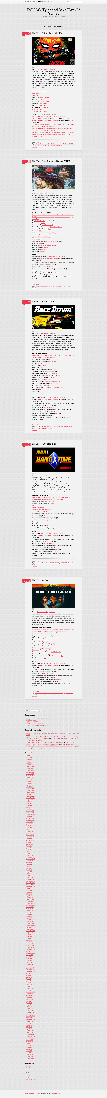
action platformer (39, 144)
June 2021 (29, 870)
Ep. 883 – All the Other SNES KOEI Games (37, 718)
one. (40, 389)
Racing (61, 426)
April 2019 (29, 918)
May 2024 (29, 805)
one (46, 528)
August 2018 (29, 933)
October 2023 (30, 818)
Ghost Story (35, 95)
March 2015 (29, 1008)
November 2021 (30, 861)
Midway (43, 563)
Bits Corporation (39, 693)
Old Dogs (43, 646)
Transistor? (44, 365)
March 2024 (29, 809)
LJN (63, 144)
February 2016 (30, 988)
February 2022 (30, 855)
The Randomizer (55, 145)
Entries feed (29, 1077)
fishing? (41, 231)
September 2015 (30, 997)
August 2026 (29, 755)
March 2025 (29, 787)
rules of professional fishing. (42, 237)
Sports (62, 286)
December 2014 (30, 1014)
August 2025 (29, 777)
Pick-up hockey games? (38, 507)
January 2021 (30, 879)
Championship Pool (49, 518)
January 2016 (30, 990)
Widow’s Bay (35, 93)
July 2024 (29, 801)
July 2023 (29, 824)
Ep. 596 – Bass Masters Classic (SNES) (51, 161)
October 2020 (30, 885)
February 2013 (30, 1054)
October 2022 (30, 840)
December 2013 (30, 1036)
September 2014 (30, 1019)
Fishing (39, 286)
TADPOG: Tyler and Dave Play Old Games (53, 11)
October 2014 (30, 1018)
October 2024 (30, 796)
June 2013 (29, 1047)
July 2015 (28, 1001)
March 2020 (29, 897)
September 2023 (30, 820)
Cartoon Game (47, 144)
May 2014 (29, 1027)
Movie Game (60, 693)
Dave (38, 142)
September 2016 (30, 975)
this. (59, 375)
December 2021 (30, 859)
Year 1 (28, 1068)
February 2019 (30, 921)
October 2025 (30, 774)
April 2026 (29, 763)
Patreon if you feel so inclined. (65, 132)
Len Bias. (43, 223)
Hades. (44, 363)
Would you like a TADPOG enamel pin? (38, 2)
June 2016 (29, 981)
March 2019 (29, 920)
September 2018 (30, 931)
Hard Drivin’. (53, 361)
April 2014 (29, 1029)
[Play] (33, 67)
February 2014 (30, 1032)
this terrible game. (57, 387)
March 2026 (29, 764)
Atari (36, 426)
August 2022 (29, 844)
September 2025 (30, 776)
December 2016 (30, 969)
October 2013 (29, 1040)
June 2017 (29, 958)
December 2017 (30, 947)
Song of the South (52, 241)
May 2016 (29, 982)
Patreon (57, 273)
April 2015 (29, 1006)
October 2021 (30, 862)
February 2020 (30, 899)
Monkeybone (35, 650)
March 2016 (29, 986)
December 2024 (30, 792)
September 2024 (30, 798)
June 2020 (29, 892)
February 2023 (30, 833)
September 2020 (30, 886)
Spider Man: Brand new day (39, 111)
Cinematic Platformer (48, 693)
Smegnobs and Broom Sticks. (48, 245)
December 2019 (30, 903)
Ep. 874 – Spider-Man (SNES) (47, 33)
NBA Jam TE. (53, 503)
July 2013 (28, 1045)
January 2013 (30, 1056)
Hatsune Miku (45, 101)
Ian (61, 144)
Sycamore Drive (51, 114)
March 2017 (29, 964)
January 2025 (30, 790)
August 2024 (29, 800)
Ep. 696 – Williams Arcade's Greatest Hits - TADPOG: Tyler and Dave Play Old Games (49, 746)
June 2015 (29, 1003)
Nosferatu (46, 107)
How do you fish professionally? (41, 235)
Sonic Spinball (49, 371)
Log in (28, 1075)
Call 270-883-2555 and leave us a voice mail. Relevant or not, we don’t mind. (53, 124)
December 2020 (30, 881)
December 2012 (30, 1058)
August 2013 (29, 1043)
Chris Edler (43, 426)
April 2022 (29, 851)
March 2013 (29, 1053)
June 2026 (29, 759)
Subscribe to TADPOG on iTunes (56, 116)
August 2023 (29, 822)
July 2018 (28, 934)
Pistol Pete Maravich (47, 225)
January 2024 (30, 813)
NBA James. (51, 501)
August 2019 (29, 910)
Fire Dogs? (51, 636)
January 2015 (30, 1012)
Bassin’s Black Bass (40, 221)
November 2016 (30, 971)
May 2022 (29, 849)
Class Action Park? (46, 379)
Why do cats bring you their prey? (41, 509)
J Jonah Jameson (43, 103)
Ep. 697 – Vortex (70, 742)
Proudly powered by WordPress (32, 1093)
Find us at (35, 120)
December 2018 (30, 925)
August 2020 (29, 888)
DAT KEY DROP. (36, 505)
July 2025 (29, 779)
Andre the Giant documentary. (51, 381)
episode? (46, 247)
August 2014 (29, 1021)
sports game (40, 243)
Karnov (43, 359)
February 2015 (30, 1010)
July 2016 (28, 979)
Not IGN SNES (68, 144)
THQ (66, 286)
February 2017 (30, 966)
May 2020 (29, 894)
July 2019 (28, 912)
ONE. (41, 391)
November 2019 (30, 905)
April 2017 (29, 962)
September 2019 (30, 909)
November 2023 (30, 816)
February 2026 (30, 766)
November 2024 (30, 794)
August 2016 (29, 977)
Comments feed (30, 1079)
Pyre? (40, 367)
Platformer (34, 145)
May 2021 (29, 872)
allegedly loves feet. (45, 648)
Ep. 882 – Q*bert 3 (31, 720)
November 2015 (30, 993)
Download (52, 69)
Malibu (43, 286)
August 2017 (29, 955)
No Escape (44, 634)
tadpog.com (41, 120)
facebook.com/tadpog (52, 120)
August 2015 (29, 999)
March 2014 (29, 1030)
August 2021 (29, 866)
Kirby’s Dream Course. (56, 227)
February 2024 (30, 811)
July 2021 (28, 868)
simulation (58, 286)
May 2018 (29, 938)
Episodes (28, 1066)
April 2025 (29, 785)
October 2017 (30, 951)
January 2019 (30, 923)
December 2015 (30, 992)
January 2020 (30, 901)
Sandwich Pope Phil (42, 145)
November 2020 (30, 883)
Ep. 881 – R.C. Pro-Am (32, 722)
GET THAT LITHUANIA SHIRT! (40, 511)
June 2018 (29, 936)
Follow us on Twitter (38, 126)
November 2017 (30, 949)
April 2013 (29, 1051)
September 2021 (30, 864)
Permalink (34, 147)
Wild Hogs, (42, 642)
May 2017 (29, 960)
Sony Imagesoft (41, 694)
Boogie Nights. (53, 644)
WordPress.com (55, 1093)
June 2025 (29, 781)
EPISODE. (42, 251)
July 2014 (28, 1023)
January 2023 (30, 835)
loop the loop (38, 377)
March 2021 (29, 875)
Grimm (39, 563)
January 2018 (30, 945)
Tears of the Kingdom (43, 97)
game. (38, 522)
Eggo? (49, 229)
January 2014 (30, 1034)
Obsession (45, 99)
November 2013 (30, 1038)
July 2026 (29, 757)
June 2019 (29, 914)
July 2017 (28, 957)
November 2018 (30, 927)
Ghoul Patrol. (53, 373)
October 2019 (30, 907)
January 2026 (30, 768)
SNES (49, 145)
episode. (47, 385)
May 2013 (29, 1049)
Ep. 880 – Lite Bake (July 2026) (34, 723)
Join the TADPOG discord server (40, 118)
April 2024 (29, 807)
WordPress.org (30, 1081)
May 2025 (29, 783)
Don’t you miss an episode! (39, 116)
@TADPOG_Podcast (49, 126)
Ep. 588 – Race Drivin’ (43, 301)
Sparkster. (55, 383)
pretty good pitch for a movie (51, 638)
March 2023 (29, 831)
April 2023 (29, 829)
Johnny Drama (48, 640)
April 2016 (29, 984)
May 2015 (29, 1005)
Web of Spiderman (37, 109)
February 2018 (30, 944)
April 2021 (29, 873)
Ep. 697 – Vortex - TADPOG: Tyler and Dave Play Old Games (42, 744)
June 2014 (29, 1025)
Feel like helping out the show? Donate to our (44, 132)
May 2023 (29, 827)
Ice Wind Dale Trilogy (40, 105)
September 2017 (30, 953)
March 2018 (29, 942)
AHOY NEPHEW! (36, 239)
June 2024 (29, 803)
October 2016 (30, 973)
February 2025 (30, 789)
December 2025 (30, 770)
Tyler (60, 145)
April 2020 (29, 896)
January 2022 (30, 857)
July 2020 (29, 890)
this (49, 654)
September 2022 (30, 842)
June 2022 (29, 848)
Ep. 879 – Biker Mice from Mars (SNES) (37, 725)
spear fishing (52, 233)
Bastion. (54, 369)
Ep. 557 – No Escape (42, 580)
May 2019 (29, 916)
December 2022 (30, 837)
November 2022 (30, 838)
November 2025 (30, 772)
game (48, 520)
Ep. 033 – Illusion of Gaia (68, 744)
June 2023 (29, 825)
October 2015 (30, 995)
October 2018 (30, 929)
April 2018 (29, 940)
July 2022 (29, 846)
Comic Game (54, 144)
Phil (73, 144)
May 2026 (29, 761)
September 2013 (30, 1042)
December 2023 (30, 814)
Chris (39, 426)
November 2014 (30, 1016)
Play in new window (42, 69)
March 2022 (29, 853)
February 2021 (30, 877)
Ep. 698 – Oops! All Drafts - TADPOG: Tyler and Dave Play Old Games (45, 742)
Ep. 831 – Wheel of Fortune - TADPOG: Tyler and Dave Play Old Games (45, 733)
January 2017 (30, 968)
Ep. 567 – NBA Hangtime (45, 443)
